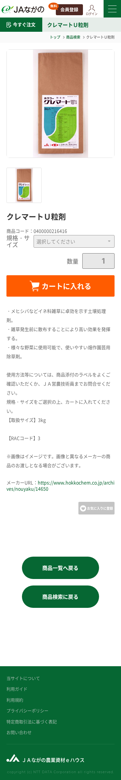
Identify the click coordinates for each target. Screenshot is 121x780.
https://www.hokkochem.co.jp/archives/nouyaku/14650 (60, 485)
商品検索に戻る (60, 596)
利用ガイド (16, 689)
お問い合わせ (19, 732)
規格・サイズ (18, 241)
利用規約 (14, 700)
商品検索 (73, 37)
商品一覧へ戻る (60, 568)
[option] (60, 103)
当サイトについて (23, 678)
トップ (55, 37)
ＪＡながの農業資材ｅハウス (53, 759)
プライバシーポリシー (27, 710)
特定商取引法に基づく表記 (31, 721)
